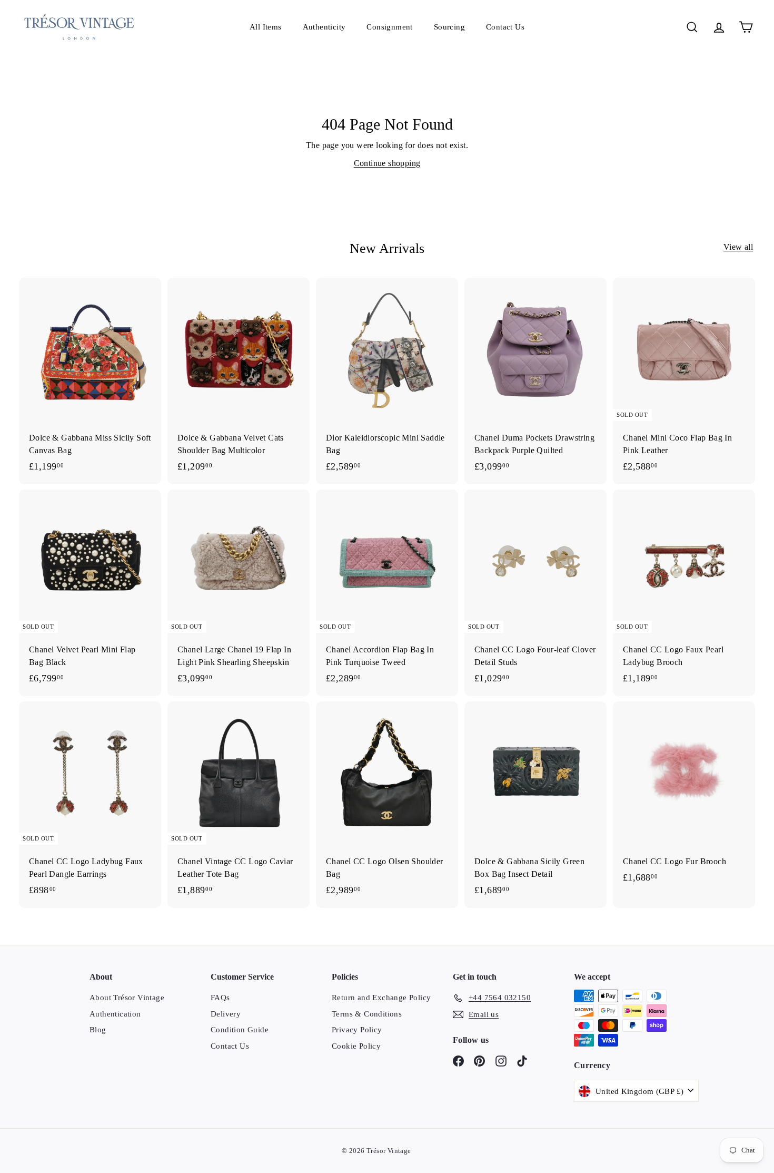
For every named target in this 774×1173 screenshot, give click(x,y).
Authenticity (324, 27)
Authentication (115, 1014)
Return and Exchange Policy (381, 997)
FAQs (220, 997)
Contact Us (505, 27)
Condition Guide (240, 1029)
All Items (266, 27)
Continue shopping (387, 163)
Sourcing (449, 27)
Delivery (226, 1014)
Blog (98, 1029)
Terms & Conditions (367, 1014)
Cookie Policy (356, 1046)
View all (738, 246)
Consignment (389, 27)
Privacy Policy (357, 1029)
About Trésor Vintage (127, 997)
